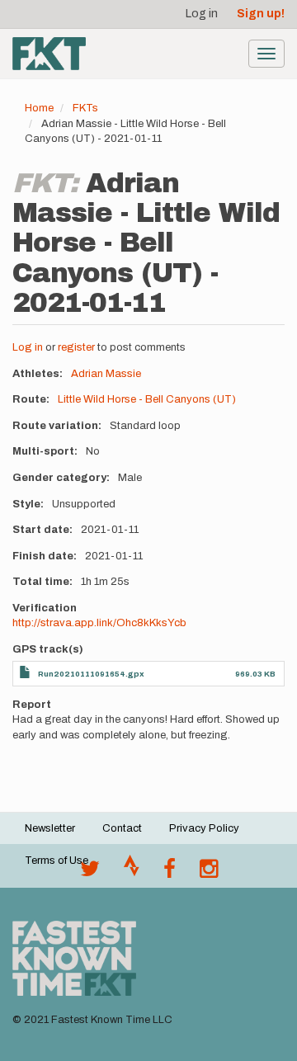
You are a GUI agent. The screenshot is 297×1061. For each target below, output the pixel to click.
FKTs (85, 108)
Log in (202, 13)
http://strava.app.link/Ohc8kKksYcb (99, 623)
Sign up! (261, 13)
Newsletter (50, 828)
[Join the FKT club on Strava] (131, 873)
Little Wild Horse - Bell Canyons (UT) (147, 399)
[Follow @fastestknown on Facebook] (169, 873)
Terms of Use (56, 860)
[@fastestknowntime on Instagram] (209, 873)
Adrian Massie (106, 374)
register (76, 347)
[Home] (49, 53)
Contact (122, 828)
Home (39, 108)
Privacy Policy (204, 828)
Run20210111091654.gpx (91, 673)
